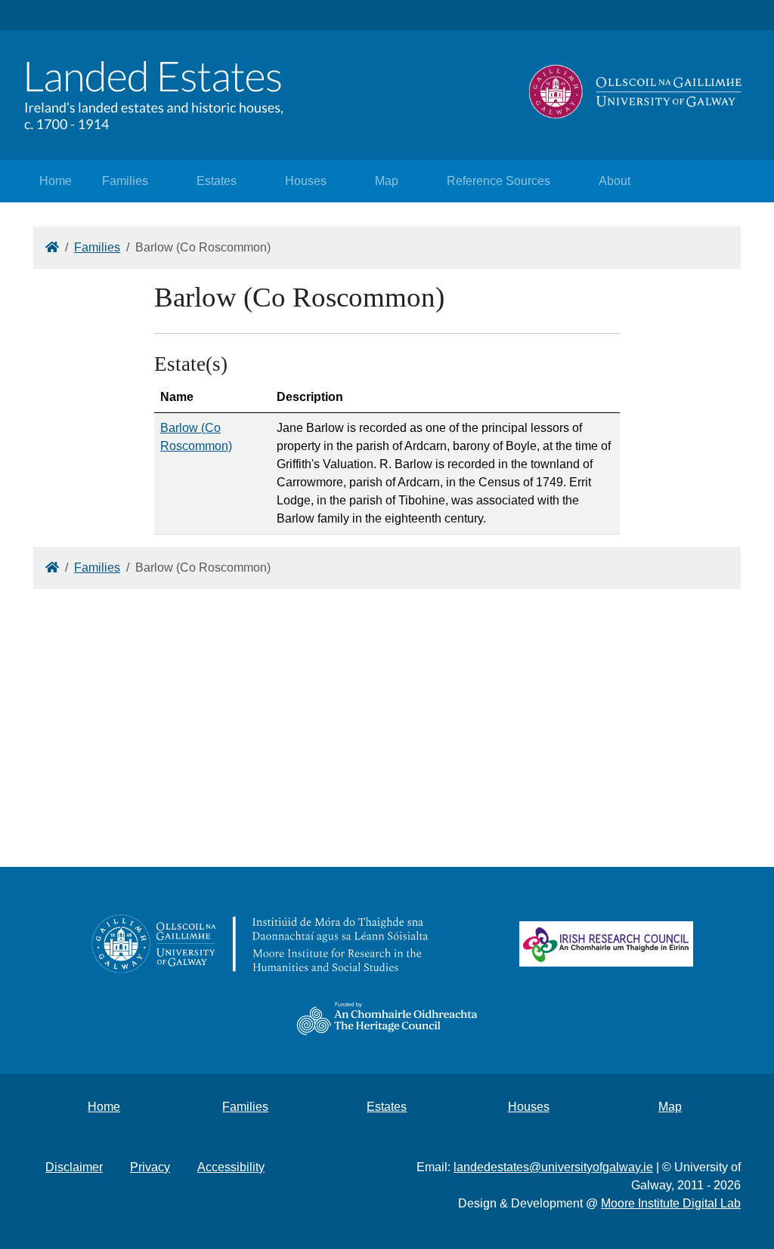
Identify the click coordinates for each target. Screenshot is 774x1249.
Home (55, 180)
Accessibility (231, 1167)
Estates (217, 180)
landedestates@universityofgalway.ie (553, 1167)
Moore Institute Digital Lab (671, 1203)
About (614, 180)
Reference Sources (498, 180)
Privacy (150, 1167)
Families (125, 180)
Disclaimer (74, 1167)
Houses (306, 180)
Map (386, 180)
